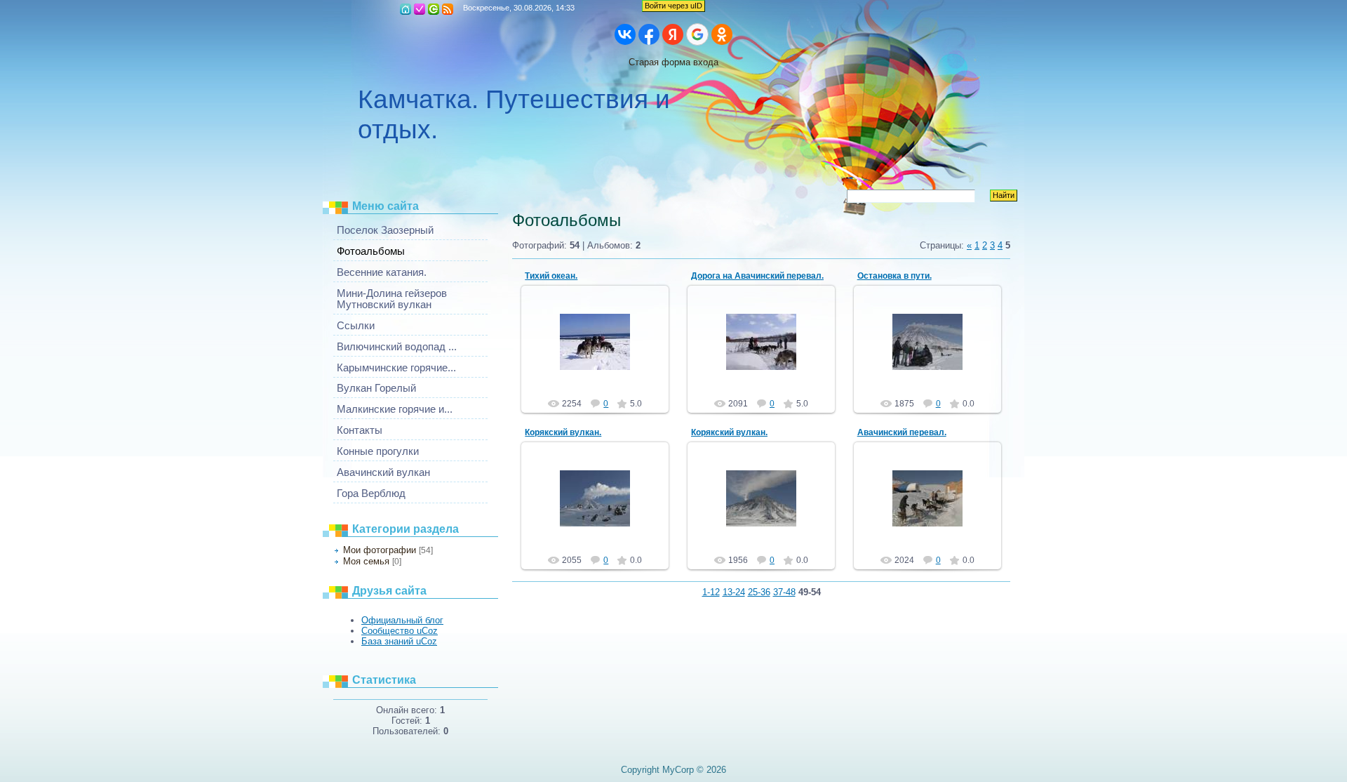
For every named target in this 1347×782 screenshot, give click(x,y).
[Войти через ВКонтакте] (625, 34)
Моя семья (366, 561)
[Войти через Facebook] (648, 34)
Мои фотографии (379, 550)
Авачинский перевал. (901, 432)
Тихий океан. (551, 276)
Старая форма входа (673, 62)
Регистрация (419, 9)
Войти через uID (673, 5)
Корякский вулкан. (563, 432)
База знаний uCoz (399, 641)
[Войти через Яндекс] (672, 34)
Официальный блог (402, 620)
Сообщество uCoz (399, 630)
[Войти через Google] (697, 34)
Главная (405, 9)
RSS (447, 9)
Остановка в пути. (894, 276)
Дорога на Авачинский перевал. (757, 276)
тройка (601, 363)
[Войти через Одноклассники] (721, 34)
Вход (433, 9)
